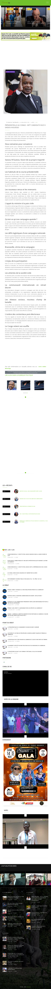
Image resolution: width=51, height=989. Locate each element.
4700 (16, 938)
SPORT (13, 9)
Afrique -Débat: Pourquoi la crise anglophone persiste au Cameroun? (26, 589)
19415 (16, 574)
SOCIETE (34, 9)
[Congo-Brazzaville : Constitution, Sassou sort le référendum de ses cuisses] (5, 568)
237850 (16, 628)
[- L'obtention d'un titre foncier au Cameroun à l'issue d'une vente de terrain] (5, 641)
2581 (39, 948)
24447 (17, 557)
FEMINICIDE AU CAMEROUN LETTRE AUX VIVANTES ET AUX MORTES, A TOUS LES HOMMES (35, 21)
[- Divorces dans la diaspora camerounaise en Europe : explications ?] (5, 597)
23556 (18, 563)
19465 (16, 568)
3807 (16, 952)
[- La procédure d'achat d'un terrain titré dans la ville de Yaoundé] (5, 653)
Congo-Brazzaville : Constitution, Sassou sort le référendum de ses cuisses (27, 567)
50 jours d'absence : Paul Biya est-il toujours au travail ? (39, 952)
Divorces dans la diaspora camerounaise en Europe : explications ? (25, 595)
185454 (17, 641)
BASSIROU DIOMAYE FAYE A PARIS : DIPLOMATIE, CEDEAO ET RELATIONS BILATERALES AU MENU (16, 978)
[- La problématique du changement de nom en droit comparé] (5, 628)
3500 (16, 965)
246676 (17, 617)
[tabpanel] (12, 385)
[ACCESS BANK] (25, 36)
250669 (18, 609)
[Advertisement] (25, 51)
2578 (39, 955)
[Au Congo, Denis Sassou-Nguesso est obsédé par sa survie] (5, 574)
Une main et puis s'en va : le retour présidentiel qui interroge (15, 943)
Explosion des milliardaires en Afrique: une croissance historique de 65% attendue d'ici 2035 (16, 986)
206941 (16, 636)
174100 (16, 647)
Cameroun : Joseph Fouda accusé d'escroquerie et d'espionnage (15, 963)
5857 (16, 980)
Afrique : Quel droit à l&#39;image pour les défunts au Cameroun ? (25, 608)
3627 (16, 959)
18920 (17, 580)
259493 (16, 597)
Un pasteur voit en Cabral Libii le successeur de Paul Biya (38, 966)
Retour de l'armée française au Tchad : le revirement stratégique (16, 936)
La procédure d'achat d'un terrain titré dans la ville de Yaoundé (25, 651)
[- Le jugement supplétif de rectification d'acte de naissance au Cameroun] (5, 647)
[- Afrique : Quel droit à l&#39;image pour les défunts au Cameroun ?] (5, 609)
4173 (16, 945)
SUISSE (9, 9)
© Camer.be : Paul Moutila (12, 122)
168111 (16, 653)
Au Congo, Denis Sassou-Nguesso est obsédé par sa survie (22, 573)
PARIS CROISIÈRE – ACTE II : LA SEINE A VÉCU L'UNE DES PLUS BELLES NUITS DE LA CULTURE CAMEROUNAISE (39, 937)
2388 (39, 968)
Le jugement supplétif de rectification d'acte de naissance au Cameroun (26, 645)
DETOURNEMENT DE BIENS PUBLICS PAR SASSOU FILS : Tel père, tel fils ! (25, 579)
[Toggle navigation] (47, 2)
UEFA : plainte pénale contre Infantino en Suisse (15, 22)
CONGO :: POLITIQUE (10, 71)
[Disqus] (25, 418)
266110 (16, 591)
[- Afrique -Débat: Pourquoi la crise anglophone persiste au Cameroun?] (5, 591)
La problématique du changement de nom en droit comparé (23, 627)
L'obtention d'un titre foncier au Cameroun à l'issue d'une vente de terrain (27, 639)
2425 (39, 961)
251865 (17, 604)
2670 (39, 941)
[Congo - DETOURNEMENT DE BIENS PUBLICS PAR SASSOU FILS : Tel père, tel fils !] (5, 580)
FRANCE (30, 9)
